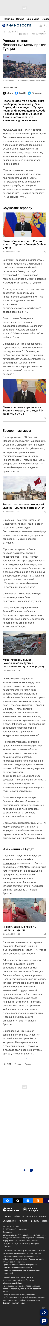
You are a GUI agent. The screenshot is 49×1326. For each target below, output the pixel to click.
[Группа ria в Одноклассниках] (38, 1200)
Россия (28, 1064)
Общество (19, 1216)
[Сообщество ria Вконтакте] (28, 1200)
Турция (18, 1064)
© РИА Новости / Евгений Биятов (15, 81)
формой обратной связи (14, 1303)
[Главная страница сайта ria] (16, 25)
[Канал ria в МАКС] (8, 1200)
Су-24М (7, 1064)
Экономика (31, 1216)
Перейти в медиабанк (37, 81)
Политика (7, 1216)
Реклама (23, 1221)
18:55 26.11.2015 (10, 32)
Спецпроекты (9, 1221)
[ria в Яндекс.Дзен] (18, 1200)
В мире (42, 1216)
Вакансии (7, 1232)
